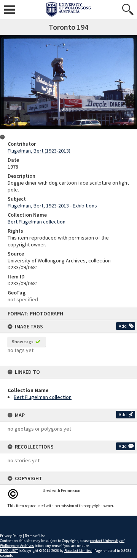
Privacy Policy (11, 535)
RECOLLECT (9, 550)
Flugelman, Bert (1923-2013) (39, 150)
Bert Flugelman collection (43, 397)
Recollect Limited (78, 550)
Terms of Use (35, 535)
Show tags (22, 341)
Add (123, 326)
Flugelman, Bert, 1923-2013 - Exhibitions (52, 205)
